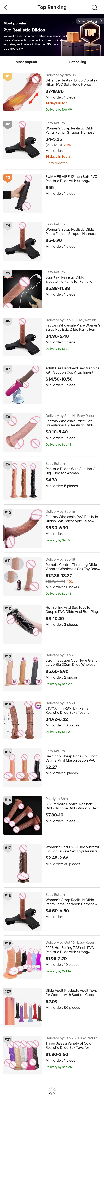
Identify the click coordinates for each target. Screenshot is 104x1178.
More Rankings (88, 21)
